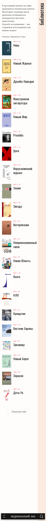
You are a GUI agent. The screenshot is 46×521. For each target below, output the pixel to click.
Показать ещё (19, 411)
